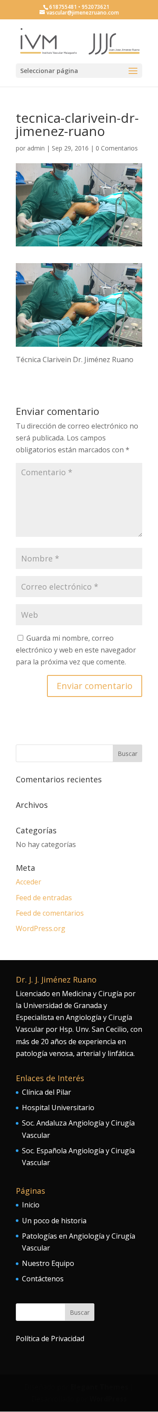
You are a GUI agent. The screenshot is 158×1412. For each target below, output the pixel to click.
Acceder (28, 882)
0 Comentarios (117, 148)
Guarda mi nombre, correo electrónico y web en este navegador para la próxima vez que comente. (76, 650)
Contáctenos (43, 1279)
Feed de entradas (44, 897)
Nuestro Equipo (48, 1263)
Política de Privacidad (50, 1338)
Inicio (31, 1205)
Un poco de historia (54, 1220)
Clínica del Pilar (46, 1092)
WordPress (108, 1399)
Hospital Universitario (58, 1107)
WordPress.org (40, 928)
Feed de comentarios (50, 913)
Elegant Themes (99, 1387)
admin (36, 148)
